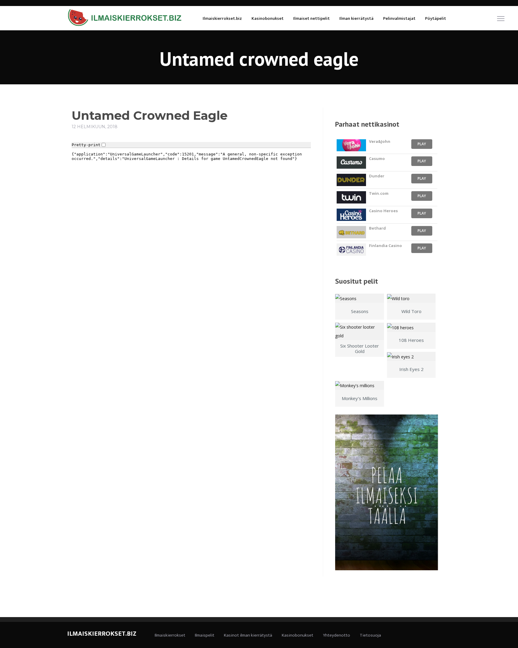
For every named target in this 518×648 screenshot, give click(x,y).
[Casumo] (351, 162)
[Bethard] (351, 232)
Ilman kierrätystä (356, 18)
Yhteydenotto (336, 635)
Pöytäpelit (435, 18)
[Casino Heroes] (351, 215)
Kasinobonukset (268, 18)
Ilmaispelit (204, 635)
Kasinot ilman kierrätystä (248, 635)
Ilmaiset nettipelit (311, 18)
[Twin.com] (351, 197)
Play (422, 143)
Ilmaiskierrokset (170, 635)
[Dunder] (351, 180)
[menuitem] (222, 18)
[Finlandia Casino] (351, 249)
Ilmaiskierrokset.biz (222, 18)
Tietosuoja (370, 635)
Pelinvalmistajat (399, 18)
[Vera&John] (351, 145)
